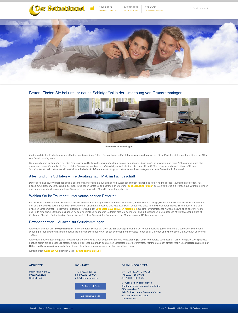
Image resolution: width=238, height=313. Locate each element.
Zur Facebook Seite (90, 286)
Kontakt (42, 308)
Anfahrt (49, 308)
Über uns (108, 8)
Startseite (33, 308)
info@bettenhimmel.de (86, 278)
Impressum (57, 308)
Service (154, 8)
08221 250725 (51, 250)
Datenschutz (68, 308)
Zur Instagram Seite (90, 296)
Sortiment (131, 8)
